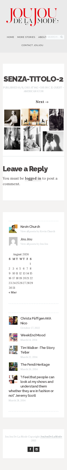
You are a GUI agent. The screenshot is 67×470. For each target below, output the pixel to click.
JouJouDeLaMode (51, 436)
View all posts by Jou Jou (34, 244)
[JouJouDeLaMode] (33, 15)
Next (42, 102)
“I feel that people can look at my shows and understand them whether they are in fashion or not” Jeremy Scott (31, 386)
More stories (26, 37)
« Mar (13, 292)
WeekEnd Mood (32, 335)
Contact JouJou (32, 45)
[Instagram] (36, 449)
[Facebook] (30, 449)
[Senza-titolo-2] (33, 129)
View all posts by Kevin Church (37, 231)
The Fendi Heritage (35, 364)
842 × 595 (39, 87)
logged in (33, 178)
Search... (54, 37)
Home (10, 37)
